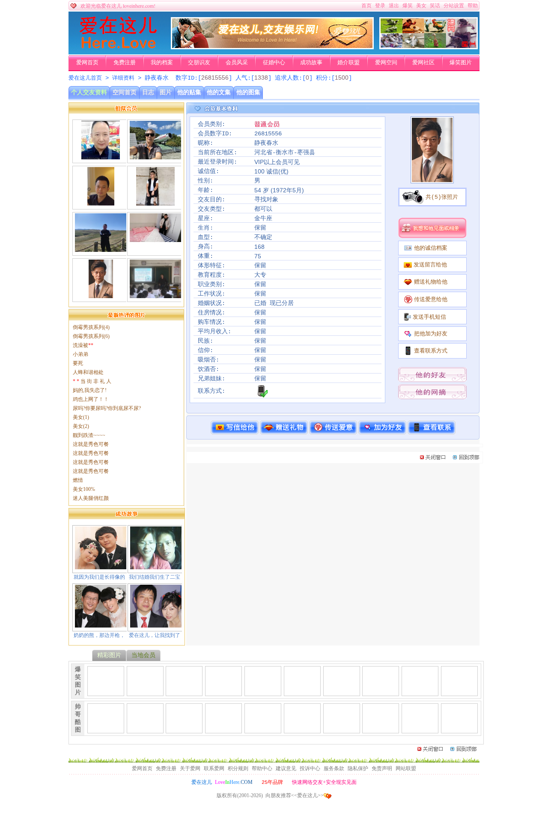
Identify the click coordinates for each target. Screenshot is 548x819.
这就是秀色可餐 (91, 444)
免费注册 (124, 63)
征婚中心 (274, 63)
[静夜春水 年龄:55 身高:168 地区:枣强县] (101, 294)
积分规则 (238, 768)
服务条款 (334, 768)
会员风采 (237, 63)
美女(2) (81, 426)
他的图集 (248, 92)
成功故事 (311, 63)
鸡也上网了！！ (91, 399)
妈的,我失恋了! (90, 390)
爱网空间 (386, 63)
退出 (394, 6)
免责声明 (382, 768)
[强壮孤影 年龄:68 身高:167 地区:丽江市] (100, 155)
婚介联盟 (348, 63)
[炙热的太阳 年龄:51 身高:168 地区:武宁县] (155, 238)
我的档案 (162, 63)
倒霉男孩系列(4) (91, 327)
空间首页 (125, 92)
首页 (366, 6)
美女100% (84, 489)
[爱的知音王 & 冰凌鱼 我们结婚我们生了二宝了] (156, 566)
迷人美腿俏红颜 (91, 498)
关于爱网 (190, 768)
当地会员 (143, 655)
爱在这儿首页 (85, 78)
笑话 (435, 6)
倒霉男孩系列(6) (91, 336)
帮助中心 (262, 768)
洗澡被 (83, 345)
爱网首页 (87, 63)
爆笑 (407, 6)
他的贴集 (189, 92)
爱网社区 (423, 63)
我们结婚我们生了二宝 (154, 577)
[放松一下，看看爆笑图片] (428, 47)
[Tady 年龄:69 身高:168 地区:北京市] (155, 155)
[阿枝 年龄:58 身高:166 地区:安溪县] (155, 294)
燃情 (78, 480)
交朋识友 (199, 63)
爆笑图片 (461, 63)
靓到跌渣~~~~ (89, 435)
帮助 (473, 6)
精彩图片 (109, 655)
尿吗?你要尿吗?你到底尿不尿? (107, 408)
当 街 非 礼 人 (92, 381)
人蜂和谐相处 (88, 372)
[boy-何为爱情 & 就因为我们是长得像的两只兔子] (100, 566)
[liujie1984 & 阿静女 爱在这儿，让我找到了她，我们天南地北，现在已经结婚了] (156, 624)
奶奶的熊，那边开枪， (99, 635)
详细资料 (123, 78)
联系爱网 (214, 768)
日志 (148, 92)
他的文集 (219, 92)
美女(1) (81, 417)
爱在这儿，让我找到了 (154, 635)
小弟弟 (80, 354)
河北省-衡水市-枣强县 (284, 152)
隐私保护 (358, 768)
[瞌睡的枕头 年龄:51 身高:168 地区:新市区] (100, 248)
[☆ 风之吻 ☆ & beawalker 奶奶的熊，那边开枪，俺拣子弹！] (100, 624)
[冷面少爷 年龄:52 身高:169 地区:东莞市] (155, 202)
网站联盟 (406, 768)
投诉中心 (310, 768)
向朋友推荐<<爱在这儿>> (294, 795)
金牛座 (263, 218)
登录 (380, 6)
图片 (166, 92)
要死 (78, 363)
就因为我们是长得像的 (99, 577)
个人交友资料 (89, 92)
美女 (421, 6)
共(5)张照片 (442, 197)
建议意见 (286, 768)
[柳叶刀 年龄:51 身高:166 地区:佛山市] (100, 202)
